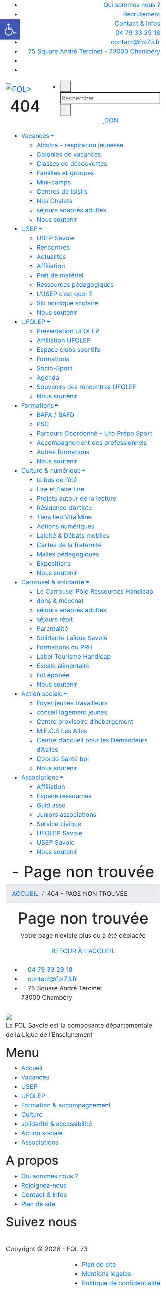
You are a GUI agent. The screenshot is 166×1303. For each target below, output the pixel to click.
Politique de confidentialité (121, 1283)
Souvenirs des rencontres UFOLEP (87, 387)
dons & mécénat (60, 600)
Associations (39, 777)
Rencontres (53, 247)
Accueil (31, 1068)
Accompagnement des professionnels (92, 442)
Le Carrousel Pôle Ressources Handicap (95, 591)
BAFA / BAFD (56, 414)
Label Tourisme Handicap (74, 656)
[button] (10, 29)
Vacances (35, 135)
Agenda (48, 377)
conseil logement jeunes (72, 712)
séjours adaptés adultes (71, 210)
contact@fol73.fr (134, 42)
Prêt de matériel (60, 275)
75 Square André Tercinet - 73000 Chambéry (94, 51)
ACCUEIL (25, 893)
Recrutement (141, 14)
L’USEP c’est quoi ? (64, 294)
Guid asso (51, 805)
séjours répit (55, 619)
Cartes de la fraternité (69, 545)
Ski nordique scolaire (67, 303)
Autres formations (63, 452)
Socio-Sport (55, 368)
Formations (53, 359)
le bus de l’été (57, 480)
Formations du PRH (65, 647)
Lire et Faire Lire (60, 489)
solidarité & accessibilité (56, 1123)
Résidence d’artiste (64, 507)
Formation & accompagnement (66, 1105)
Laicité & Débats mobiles (73, 535)
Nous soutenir (57, 219)
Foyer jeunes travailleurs (72, 703)
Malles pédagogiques (68, 554)
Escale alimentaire (63, 666)
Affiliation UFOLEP (64, 340)
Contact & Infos (137, 23)
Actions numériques (65, 526)
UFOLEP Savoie (59, 833)
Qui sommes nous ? (131, 5)
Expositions (54, 563)
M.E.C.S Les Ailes (62, 731)
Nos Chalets (54, 201)
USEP (29, 228)
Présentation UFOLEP (68, 331)
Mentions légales (106, 1273)
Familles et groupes (65, 173)
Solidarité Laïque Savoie (72, 638)
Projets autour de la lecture (76, 498)
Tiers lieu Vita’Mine (64, 517)
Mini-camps (54, 182)
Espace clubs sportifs (68, 349)
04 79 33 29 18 (136, 32)
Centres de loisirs (62, 191)
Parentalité (52, 628)
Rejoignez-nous (43, 1185)
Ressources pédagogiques (75, 284)
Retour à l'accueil (83, 951)
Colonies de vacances (69, 154)
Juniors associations (66, 814)
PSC (43, 424)
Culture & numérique (51, 470)
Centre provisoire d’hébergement (85, 721)
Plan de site (38, 1204)
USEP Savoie (56, 238)
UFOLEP (33, 321)
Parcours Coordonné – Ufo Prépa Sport (94, 433)
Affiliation (51, 266)
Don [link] (111, 120)
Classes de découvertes (72, 163)
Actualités (51, 256)
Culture (31, 1114)
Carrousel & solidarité (52, 582)
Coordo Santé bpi (63, 759)
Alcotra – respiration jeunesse (80, 145)
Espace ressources (64, 796)
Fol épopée (53, 675)
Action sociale (42, 693)
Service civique (59, 824)
